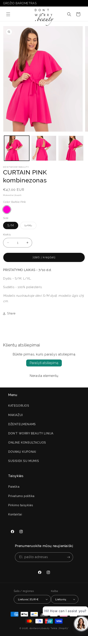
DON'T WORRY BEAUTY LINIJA (30, 433)
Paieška (13, 486)
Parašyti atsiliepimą (44, 363)
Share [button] (11, 313)
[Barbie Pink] (6, 209)
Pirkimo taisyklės (20, 505)
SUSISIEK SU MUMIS (23, 461)
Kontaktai (15, 514)
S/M (10, 225)
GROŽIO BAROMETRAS (20, 3)
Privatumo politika (21, 496)
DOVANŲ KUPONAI (22, 451)
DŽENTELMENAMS (22, 424)
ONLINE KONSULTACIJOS (27, 442)
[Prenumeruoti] (68, 557)
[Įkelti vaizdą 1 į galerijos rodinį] (16, 148)
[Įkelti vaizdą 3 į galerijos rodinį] (70, 148)
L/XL (30, 226)
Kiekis (7, 234)
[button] (8, 14)
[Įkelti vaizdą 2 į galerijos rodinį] (43, 148)
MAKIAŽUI (15, 415)
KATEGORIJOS (18, 405)
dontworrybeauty (39, 628)
